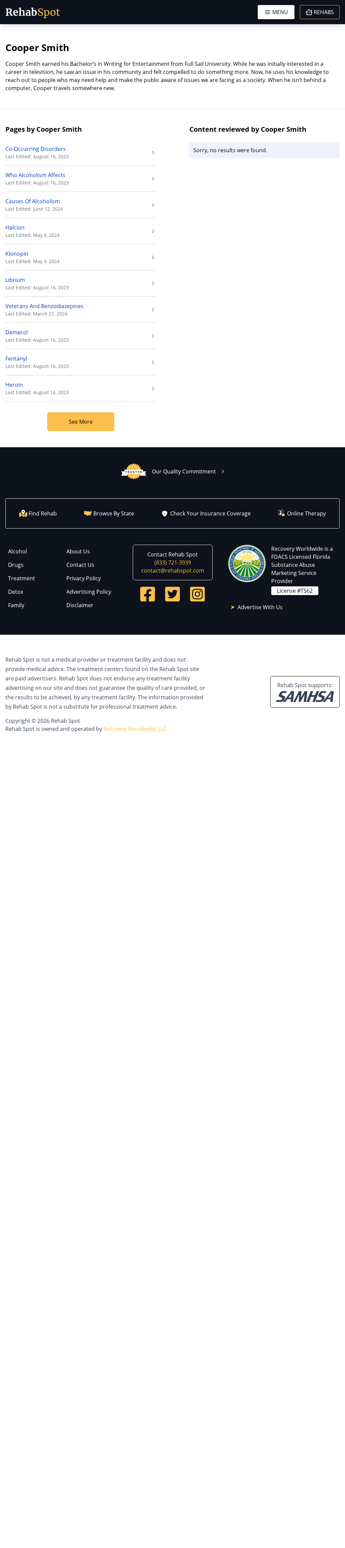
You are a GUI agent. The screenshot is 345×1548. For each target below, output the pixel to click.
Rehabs (324, 12)
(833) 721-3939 (172, 562)
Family (16, 605)
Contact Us (80, 565)
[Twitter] (172, 594)
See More (81, 421)
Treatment (21, 578)
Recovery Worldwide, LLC (135, 729)
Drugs (16, 565)
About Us (78, 551)
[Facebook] (147, 594)
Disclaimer (79, 605)
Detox (15, 591)
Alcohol (17, 551)
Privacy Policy (83, 578)
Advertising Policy (88, 591)
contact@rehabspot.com (172, 570)
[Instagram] (197, 594)
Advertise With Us (260, 607)
